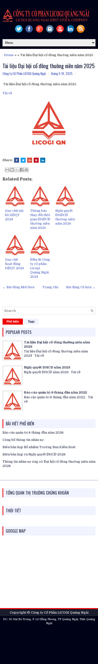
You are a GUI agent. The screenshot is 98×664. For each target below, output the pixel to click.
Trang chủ (50, 287)
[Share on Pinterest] (36, 160)
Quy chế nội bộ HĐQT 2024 (14, 215)
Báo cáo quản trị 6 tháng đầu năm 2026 (33, 432)
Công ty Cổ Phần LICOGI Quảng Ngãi (59, 612)
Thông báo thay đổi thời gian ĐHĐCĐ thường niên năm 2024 (40, 219)
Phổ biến (13, 321)
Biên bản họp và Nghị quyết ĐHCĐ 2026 (34, 454)
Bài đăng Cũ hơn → (80, 287)
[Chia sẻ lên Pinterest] (26, 169)
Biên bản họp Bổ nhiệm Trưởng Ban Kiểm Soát (39, 447)
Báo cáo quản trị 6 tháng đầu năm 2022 (55, 392)
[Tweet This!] (23, 160)
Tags (31, 321)
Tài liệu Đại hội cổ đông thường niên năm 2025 (49, 66)
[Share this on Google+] (29, 160)
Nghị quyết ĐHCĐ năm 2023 (47, 367)
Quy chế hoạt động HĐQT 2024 (14, 264)
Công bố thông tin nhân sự (23, 440)
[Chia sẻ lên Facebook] (21, 169)
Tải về (7, 93)
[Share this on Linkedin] (42, 160)
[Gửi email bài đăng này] (7, 169)
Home (9, 55)
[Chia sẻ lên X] (16, 169)
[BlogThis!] (12, 169)
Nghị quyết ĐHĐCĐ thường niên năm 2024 (65, 217)
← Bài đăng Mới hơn (18, 287)
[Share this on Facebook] (16, 160)
